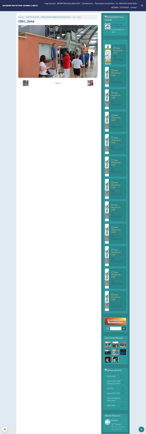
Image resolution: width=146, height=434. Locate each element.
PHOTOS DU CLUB (32, 17)
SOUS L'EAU (115, 376)
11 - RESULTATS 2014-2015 (117, 305)
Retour (58, 83)
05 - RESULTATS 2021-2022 (117, 170)
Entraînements (87, 4)
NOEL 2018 (115, 406)
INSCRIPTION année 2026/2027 (68, 4)
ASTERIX (115, 389)
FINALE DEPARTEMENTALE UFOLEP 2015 (55, 17)
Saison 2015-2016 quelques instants (115, 382)
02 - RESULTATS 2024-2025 (117, 103)
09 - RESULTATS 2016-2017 (117, 260)
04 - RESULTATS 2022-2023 (117, 148)
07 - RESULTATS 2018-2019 (117, 215)
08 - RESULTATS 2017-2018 (117, 237)
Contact (134, 8)
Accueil (21, 17)
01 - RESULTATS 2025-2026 (126, 4)
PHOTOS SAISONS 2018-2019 (115, 399)
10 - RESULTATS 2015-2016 (117, 282)
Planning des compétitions (104, 4)
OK (124, 328)
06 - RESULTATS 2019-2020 (117, 193)
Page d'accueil (50, 4)
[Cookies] (4, 429)
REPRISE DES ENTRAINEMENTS (118, 26)
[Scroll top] (141, 429)
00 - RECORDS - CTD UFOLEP (118, 58)
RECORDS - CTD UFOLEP (120, 8)
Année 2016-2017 (115, 393)
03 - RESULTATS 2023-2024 (117, 125)
